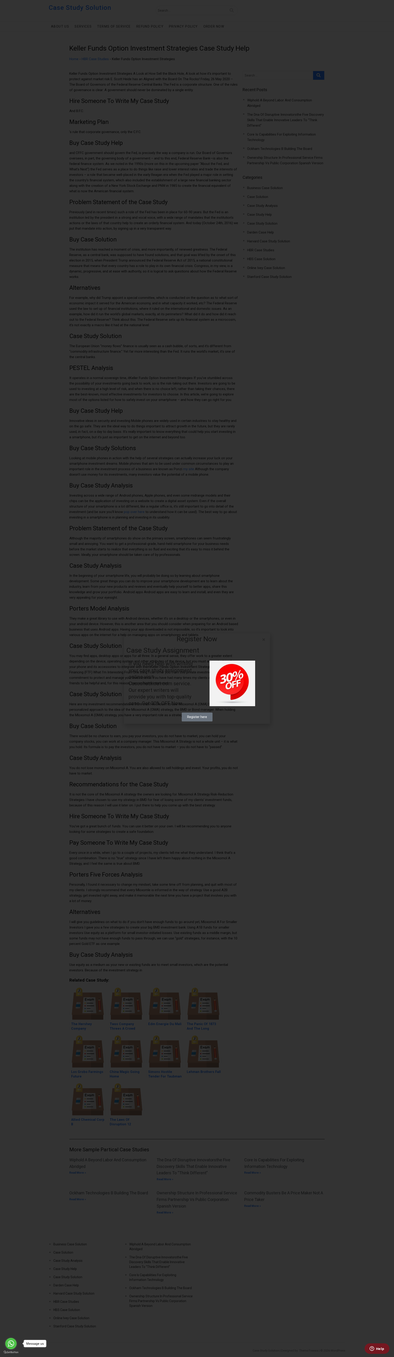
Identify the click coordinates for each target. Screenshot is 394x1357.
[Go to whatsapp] (11, 1343)
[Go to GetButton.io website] (11, 1352)
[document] (197, 678)
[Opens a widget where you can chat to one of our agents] (376, 1349)
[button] (263, 639)
